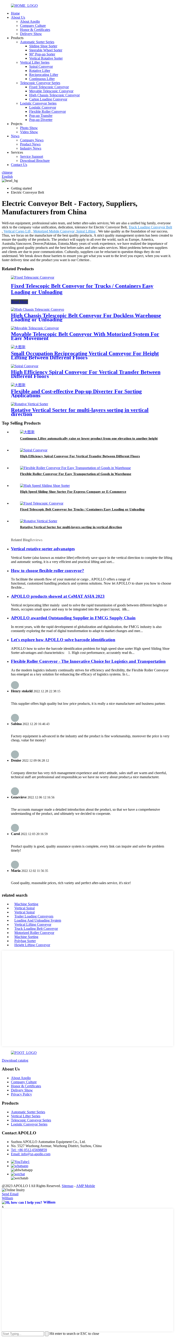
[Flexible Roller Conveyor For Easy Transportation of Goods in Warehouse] (75, 468)
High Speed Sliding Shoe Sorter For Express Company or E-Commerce (73, 491)
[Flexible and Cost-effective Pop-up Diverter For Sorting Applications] (18, 385)
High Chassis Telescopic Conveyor (54, 95)
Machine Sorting (26, 904)
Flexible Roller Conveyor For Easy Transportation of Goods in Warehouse (75, 474)
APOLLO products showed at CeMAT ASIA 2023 (58, 596)
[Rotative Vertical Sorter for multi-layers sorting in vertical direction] (29, 404)
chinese (7, 172)
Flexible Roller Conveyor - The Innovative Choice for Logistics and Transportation (88, 661)
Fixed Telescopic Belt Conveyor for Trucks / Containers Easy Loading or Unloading (82, 509)
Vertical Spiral (24, 908)
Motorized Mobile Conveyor (54, 231)
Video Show (29, 132)
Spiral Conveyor (41, 66)
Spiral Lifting (85, 231)
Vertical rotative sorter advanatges (43, 548)
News (15, 136)
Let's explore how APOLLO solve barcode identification (63, 639)
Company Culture (33, 26)
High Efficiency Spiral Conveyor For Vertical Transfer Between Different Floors (85, 374)
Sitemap (67, 1186)
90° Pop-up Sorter (42, 54)
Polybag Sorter (25, 941)
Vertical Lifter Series (34, 62)
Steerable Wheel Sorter (45, 50)
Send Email (10, 1194)
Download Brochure (35, 161)
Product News (30, 144)
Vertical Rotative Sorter (46, 58)
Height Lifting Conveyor (32, 945)
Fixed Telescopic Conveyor (49, 87)
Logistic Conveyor (42, 107)
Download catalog (15, 1060)
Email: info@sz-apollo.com (30, 1154)
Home (15, 13)
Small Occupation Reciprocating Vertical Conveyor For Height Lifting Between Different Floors (85, 355)
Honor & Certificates (35, 30)
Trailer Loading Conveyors (33, 916)
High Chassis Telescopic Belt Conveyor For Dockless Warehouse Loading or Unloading (86, 318)
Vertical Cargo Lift (17, 231)
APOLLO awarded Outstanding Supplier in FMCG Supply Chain (73, 617)
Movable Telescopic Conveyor (51, 91)
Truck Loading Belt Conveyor (36, 928)
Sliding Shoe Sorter (43, 46)
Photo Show (29, 128)
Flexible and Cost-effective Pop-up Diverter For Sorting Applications (76, 393)
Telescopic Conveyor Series (40, 83)
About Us (18, 17)
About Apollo (30, 21)
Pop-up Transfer (40, 116)
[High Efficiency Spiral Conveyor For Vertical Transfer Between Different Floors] (24, 366)
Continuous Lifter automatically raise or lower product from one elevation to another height (89, 438)
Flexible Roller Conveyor (47, 111)
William (7, 1198)
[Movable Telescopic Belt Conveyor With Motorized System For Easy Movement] (35, 328)
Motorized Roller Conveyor (34, 933)
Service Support (31, 156)
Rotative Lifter (39, 71)
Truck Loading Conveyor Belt (150, 227)
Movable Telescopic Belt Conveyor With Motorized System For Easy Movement (85, 336)
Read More (19, 302)
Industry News (30, 148)
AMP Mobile (85, 1186)
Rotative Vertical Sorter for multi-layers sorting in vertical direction (80, 412)
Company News (32, 140)
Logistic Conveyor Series (38, 103)
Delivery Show (31, 34)
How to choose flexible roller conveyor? (47, 570)
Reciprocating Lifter (43, 75)
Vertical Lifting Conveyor (32, 924)
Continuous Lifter (42, 79)
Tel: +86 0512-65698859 (29, 1150)
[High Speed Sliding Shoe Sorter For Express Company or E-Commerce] (45, 486)
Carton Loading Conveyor (48, 99)
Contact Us (19, 165)
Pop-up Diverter (40, 120)
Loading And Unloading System (37, 920)
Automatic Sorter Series (37, 42)
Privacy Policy (21, 1094)
